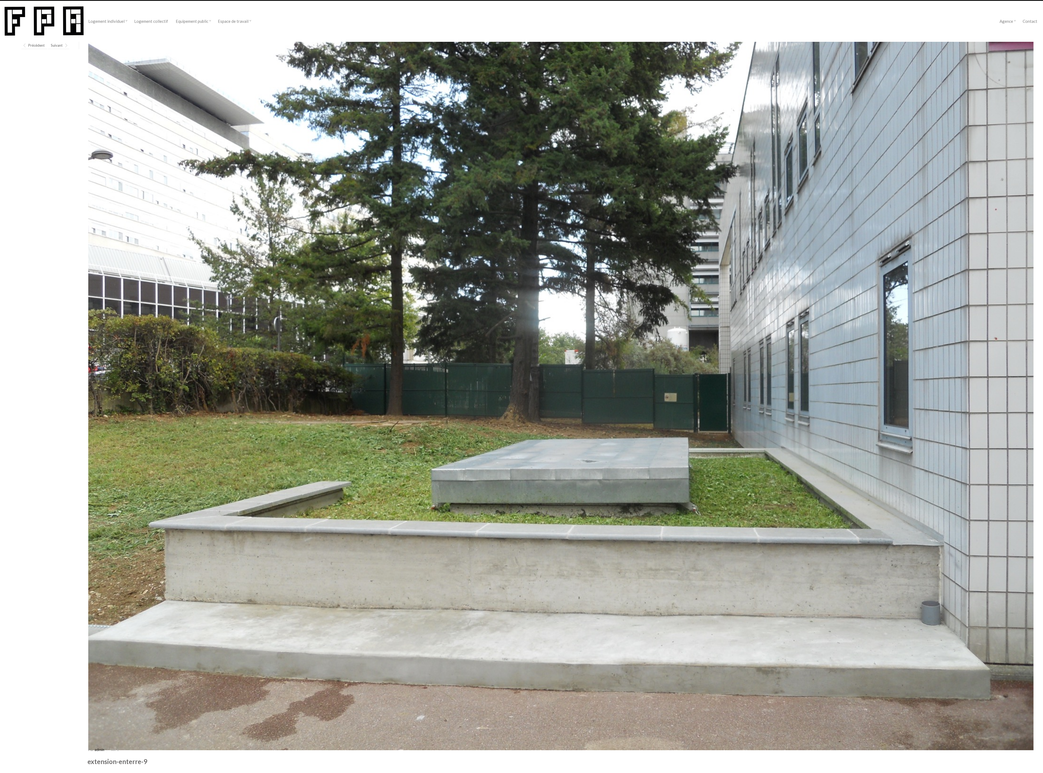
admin (99, 749)
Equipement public (192, 21)
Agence (1006, 21)
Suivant (56, 45)
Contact (1030, 21)
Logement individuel (106, 21)
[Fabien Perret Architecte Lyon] (44, 21)
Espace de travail (233, 21)
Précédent (36, 45)
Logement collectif (151, 21)
